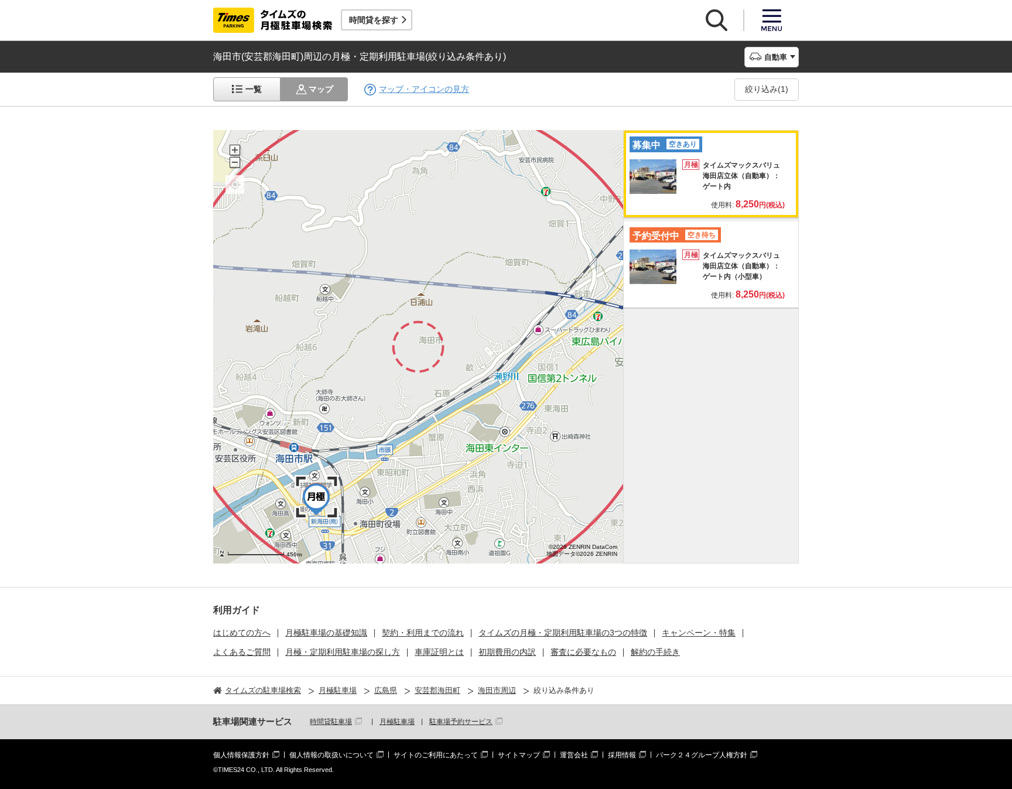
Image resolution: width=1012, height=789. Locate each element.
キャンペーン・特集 (699, 632)
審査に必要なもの (583, 652)
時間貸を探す (373, 20)
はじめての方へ (242, 632)
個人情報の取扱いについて (331, 755)
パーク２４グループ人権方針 (701, 755)
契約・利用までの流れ (423, 632)
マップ (321, 89)
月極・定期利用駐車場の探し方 (342, 652)
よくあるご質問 (242, 652)
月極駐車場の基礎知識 (326, 632)
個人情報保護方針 (241, 755)
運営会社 (574, 755)
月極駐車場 (397, 722)
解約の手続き (655, 652)
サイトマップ (519, 755)
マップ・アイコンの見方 (424, 89)
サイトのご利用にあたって (436, 755)
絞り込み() (766, 89)
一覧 (253, 89)
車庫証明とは (439, 652)
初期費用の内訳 (507, 652)
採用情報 (622, 755)
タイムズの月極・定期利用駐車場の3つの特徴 (562, 632)
